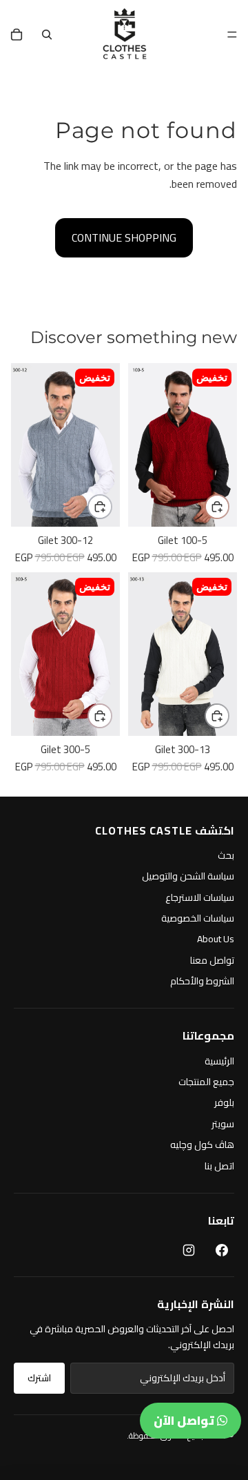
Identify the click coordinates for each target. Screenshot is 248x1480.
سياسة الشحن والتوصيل (188, 876)
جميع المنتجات (206, 1082)
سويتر (222, 1124)
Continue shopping (124, 237)
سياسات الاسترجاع (199, 897)
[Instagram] (188, 1250)
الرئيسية (219, 1061)
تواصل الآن (185, 1421)
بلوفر (224, 1102)
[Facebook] (221, 1250)
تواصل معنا (212, 960)
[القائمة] (232, 34)
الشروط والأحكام (202, 981)
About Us (215, 939)
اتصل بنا (219, 1166)
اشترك (39, 1378)
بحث (226, 855)
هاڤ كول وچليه (202, 1144)
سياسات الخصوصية (197, 918)
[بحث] (47, 34)
